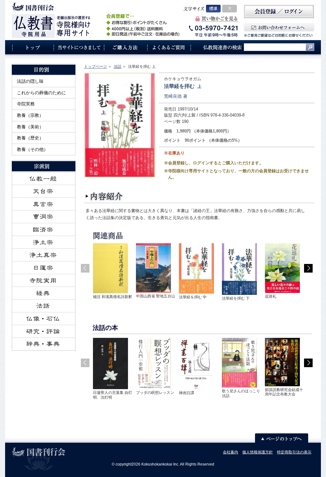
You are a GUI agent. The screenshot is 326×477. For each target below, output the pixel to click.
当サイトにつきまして (78, 47)
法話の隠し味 (30, 81)
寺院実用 (43, 280)
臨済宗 (43, 229)
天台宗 (43, 191)
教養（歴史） (30, 137)
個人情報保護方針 (257, 452)
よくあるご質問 (169, 47)
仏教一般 (43, 178)
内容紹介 (104, 196)
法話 (117, 66)
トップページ (95, 66)
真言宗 (43, 204)
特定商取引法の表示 (294, 452)
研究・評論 (43, 331)
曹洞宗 (43, 216)
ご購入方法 (125, 47)
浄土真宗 (43, 255)
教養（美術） (30, 126)
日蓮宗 (43, 267)
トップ (32, 47)
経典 (43, 293)
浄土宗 (43, 242)
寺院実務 (26, 103)
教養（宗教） (30, 115)
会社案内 (230, 452)
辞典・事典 (43, 344)
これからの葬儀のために (41, 92)
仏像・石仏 (43, 318)
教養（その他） (32, 149)
